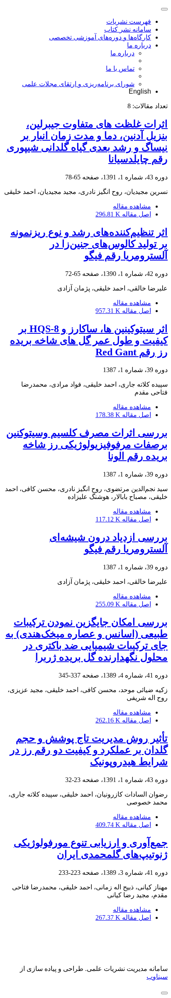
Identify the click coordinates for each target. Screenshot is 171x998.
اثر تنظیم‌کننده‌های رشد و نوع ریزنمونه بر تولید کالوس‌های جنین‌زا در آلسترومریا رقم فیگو (89, 244)
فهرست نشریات (128, 21)
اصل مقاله (123, 214)
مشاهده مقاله (132, 206)
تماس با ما (120, 68)
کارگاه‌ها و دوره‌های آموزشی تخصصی (100, 37)
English (140, 91)
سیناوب (157, 976)
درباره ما (139, 45)
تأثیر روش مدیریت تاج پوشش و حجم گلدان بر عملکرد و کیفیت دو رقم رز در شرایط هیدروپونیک (89, 750)
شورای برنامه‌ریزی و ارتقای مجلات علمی (78, 83)
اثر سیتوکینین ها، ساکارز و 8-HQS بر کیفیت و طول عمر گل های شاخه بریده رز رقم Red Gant (89, 340)
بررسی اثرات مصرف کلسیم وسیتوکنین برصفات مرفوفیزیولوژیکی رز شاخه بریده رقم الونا (87, 444)
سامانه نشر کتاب (127, 29)
